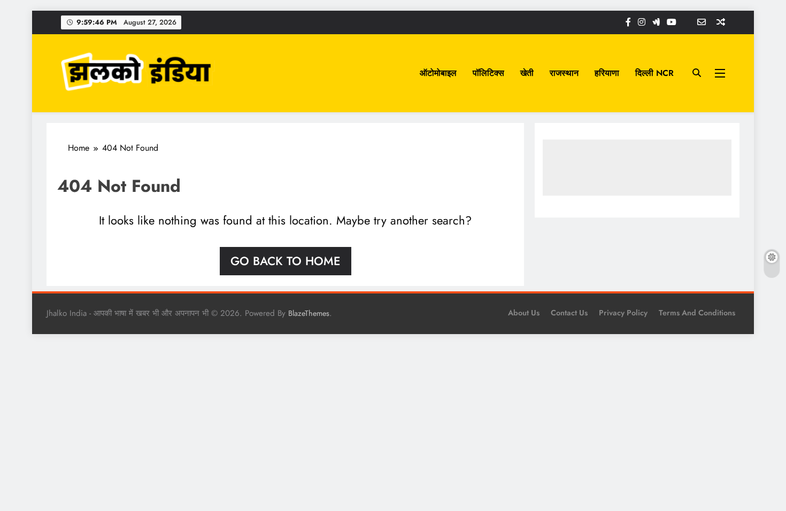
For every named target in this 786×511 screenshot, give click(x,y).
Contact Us (569, 312)
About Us (524, 312)
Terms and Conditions (697, 312)
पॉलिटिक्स (488, 73)
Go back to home (285, 260)
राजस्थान (564, 73)
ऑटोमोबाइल (438, 73)
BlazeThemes (308, 313)
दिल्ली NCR (654, 73)
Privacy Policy (623, 312)
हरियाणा (607, 73)
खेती (527, 73)
